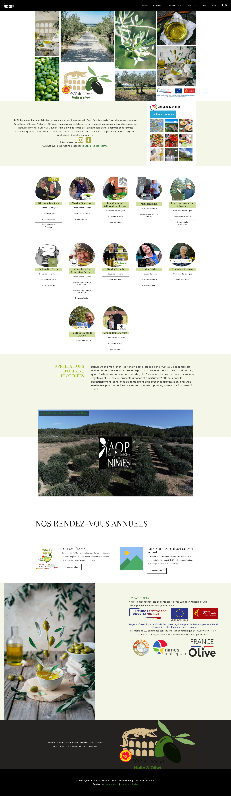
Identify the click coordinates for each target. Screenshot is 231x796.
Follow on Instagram (163, 114)
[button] (156, 126)
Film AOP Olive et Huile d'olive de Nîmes (64, 413)
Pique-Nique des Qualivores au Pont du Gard (170, 550)
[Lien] (9, 5)
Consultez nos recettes (96, 146)
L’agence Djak (112, 784)
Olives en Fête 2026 (74, 549)
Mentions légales (129, 784)
